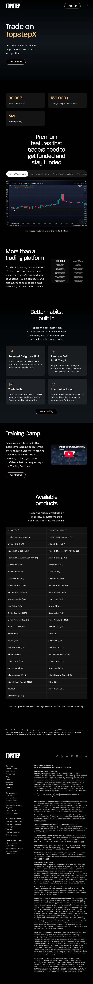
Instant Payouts (12, 813)
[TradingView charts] (17, 174)
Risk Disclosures (40, 820)
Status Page (11, 774)
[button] (86, 5)
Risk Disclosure (79, 883)
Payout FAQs (11, 810)
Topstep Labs (11, 835)
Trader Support (12, 769)
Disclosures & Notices (14, 848)
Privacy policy (11, 843)
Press (8, 779)
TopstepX (9, 827)
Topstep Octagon (13, 832)
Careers (9, 787)
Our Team (9, 785)
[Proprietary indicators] (63, 174)
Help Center (10, 771)
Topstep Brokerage (13, 824)
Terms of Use (11, 846)
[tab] (17, 174)
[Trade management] (39, 174)
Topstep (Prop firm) (14, 821)
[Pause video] (82, 222)
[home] (13, 6)
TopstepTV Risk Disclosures (57, 849)
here (49, 807)
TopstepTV (10, 829)
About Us (9, 782)
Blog (7, 777)
